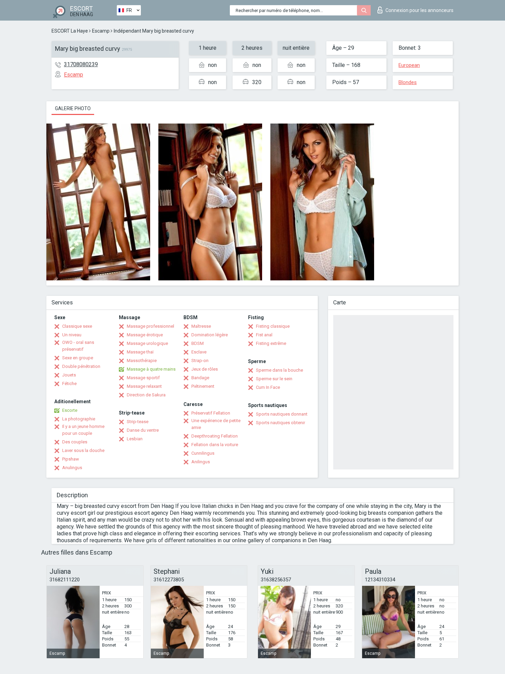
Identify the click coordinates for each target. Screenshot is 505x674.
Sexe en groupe (77, 357)
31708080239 (81, 64)
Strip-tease (137, 421)
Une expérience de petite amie (215, 424)
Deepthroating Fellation (214, 436)
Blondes (408, 82)
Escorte (69, 410)
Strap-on (200, 360)
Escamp (101, 31)
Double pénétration (81, 366)
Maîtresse (201, 326)
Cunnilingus (202, 453)
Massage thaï (140, 352)
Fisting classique (273, 326)
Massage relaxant (144, 386)
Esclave (198, 352)
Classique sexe (77, 326)
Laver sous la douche (83, 450)
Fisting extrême (271, 343)
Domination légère (209, 334)
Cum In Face (268, 387)
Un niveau (71, 334)
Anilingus (200, 461)
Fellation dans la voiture (214, 444)
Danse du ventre (143, 430)
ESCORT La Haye (70, 31)
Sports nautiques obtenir (280, 422)
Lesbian (135, 438)
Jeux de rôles (204, 369)
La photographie (78, 418)
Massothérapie (142, 360)
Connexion (419, 10)
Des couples (74, 441)
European (409, 65)
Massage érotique (145, 334)
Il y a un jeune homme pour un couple (83, 430)
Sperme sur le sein (274, 378)
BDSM (197, 343)
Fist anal (264, 334)
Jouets (69, 374)
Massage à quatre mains (151, 369)
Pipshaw (70, 459)
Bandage (200, 377)
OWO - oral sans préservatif (78, 346)
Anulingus (72, 467)
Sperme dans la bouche (279, 370)
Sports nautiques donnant (281, 414)
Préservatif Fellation (210, 413)
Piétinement (202, 386)
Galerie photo (73, 108)
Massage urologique (147, 343)
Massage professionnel (150, 326)
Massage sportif (143, 377)
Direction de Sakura (146, 394)
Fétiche (69, 383)
